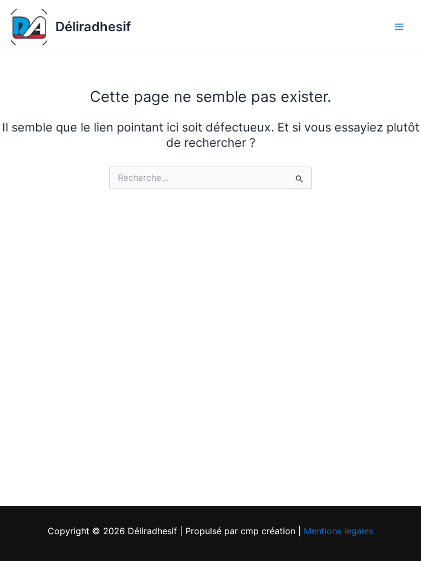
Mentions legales (338, 530)
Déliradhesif (93, 27)
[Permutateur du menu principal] (399, 27)
